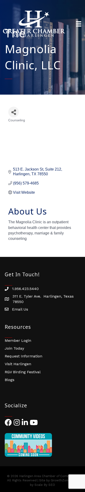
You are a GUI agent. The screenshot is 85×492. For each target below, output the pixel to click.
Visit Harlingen (18, 364)
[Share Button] (13, 112)
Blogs (9, 380)
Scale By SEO (44, 485)
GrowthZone (60, 480)
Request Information (23, 356)
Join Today (14, 348)
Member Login (18, 340)
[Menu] (79, 24)
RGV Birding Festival (23, 372)
